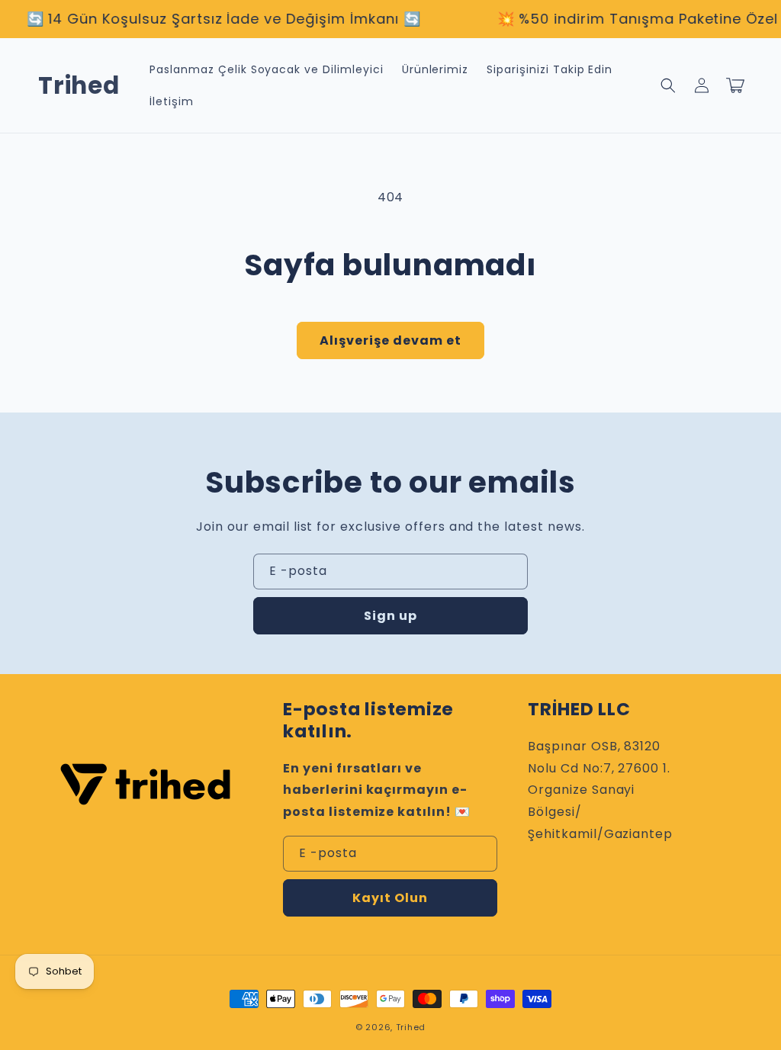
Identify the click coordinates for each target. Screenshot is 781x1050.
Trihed (411, 1027)
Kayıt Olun (390, 898)
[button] (668, 85)
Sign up (390, 616)
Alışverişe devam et (390, 340)
